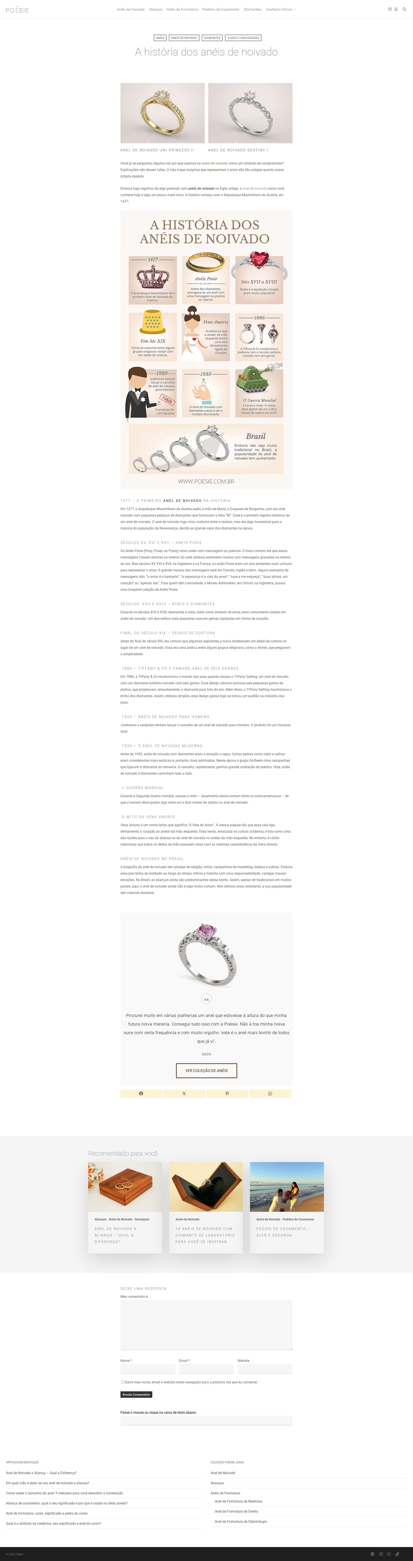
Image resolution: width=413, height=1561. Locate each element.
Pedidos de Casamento (298, 1219)
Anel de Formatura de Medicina (238, 1501)
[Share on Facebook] (141, 1093)
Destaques (142, 1219)
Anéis (160, 38)
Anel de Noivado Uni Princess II (157, 150)
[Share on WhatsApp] (270, 1093)
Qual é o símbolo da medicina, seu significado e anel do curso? (53, 1523)
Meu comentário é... (135, 1297)
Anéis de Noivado (184, 38)
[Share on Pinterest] (227, 1093)
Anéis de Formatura (225, 1493)
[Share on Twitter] (184, 1093)
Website (243, 1361)
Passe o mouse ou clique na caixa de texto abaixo (158, 1412)
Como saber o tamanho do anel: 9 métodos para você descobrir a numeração (64, 1493)
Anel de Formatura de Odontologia (241, 1521)
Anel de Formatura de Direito (236, 1511)
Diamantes (212, 38)
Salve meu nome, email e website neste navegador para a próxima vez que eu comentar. (191, 1382)
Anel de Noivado (223, 1473)
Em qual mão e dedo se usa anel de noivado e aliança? (47, 1483)
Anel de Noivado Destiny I (238, 150)
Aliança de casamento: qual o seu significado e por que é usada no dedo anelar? (67, 1503)
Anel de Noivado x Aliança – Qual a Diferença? (41, 1473)
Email (184, 1361)
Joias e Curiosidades (243, 38)
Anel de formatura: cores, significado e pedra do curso (47, 1513)
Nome (126, 1361)
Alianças (100, 1219)
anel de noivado (255, 188)
